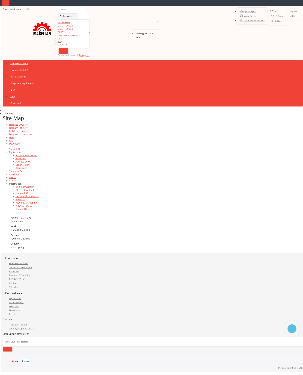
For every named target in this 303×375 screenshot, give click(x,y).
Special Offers (16, 149)
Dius (60, 38)
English (252, 11)
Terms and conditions (27, 196)
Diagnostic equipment (67, 35)
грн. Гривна (275, 21)
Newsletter (15, 310)
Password (20, 158)
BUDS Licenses (64, 32)
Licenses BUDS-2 (65, 29)
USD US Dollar (276, 16)
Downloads (21, 167)
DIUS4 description (24, 186)
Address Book (22, 161)
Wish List (14, 306)
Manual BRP (21, 193)
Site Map (13, 287)
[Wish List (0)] (130, 25)
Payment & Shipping (12, 9)
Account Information (26, 155)
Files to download (24, 190)
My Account (15, 152)
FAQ (27, 9)
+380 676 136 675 (18, 324)
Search (12, 177)
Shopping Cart (16, 171)
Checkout (14, 174)
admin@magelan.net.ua (22, 328)
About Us (20, 199)
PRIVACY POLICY (23, 205)
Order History (22, 164)
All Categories (64, 22)
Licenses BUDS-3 (65, 25)
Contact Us (21, 208)
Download (62, 44)
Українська (258, 20)
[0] (135, 25)
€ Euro (273, 11)
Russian (253, 16)
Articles (13, 180)
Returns (13, 314)
